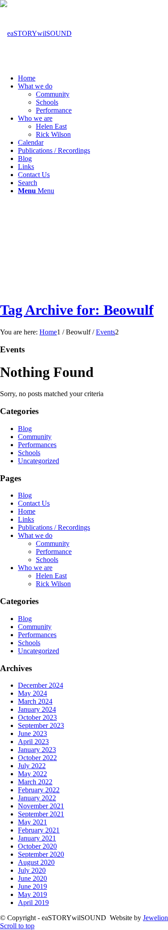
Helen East (51, 575)
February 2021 (39, 830)
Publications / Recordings (54, 527)
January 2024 (37, 709)
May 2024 (32, 693)
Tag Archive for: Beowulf (77, 310)
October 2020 (37, 846)
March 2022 (35, 782)
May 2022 (32, 774)
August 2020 (36, 862)
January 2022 (37, 798)
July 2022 (32, 765)
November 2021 (41, 806)
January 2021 (37, 838)
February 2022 (39, 790)
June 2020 (32, 878)
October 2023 (37, 717)
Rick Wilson (53, 584)
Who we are (35, 567)
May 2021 (32, 822)
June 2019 (32, 886)
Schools (29, 453)
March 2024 (35, 701)
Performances (37, 444)
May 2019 (32, 894)
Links (26, 519)
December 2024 (40, 685)
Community (35, 436)
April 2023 (33, 741)
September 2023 (41, 725)
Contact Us (34, 503)
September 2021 (41, 814)
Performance (54, 551)
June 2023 (32, 733)
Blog (25, 428)
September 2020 (41, 854)
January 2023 (37, 749)
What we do (35, 535)
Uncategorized (38, 461)
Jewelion (155, 918)
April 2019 (33, 902)
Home (26, 511)
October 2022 (37, 757)
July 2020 (32, 870)
